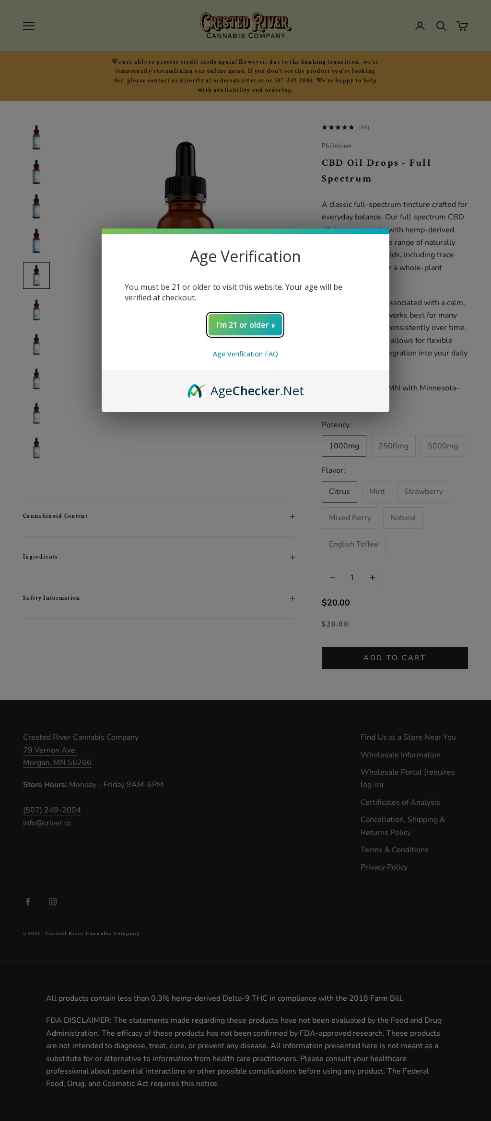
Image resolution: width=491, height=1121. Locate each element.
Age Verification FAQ (245, 353)
